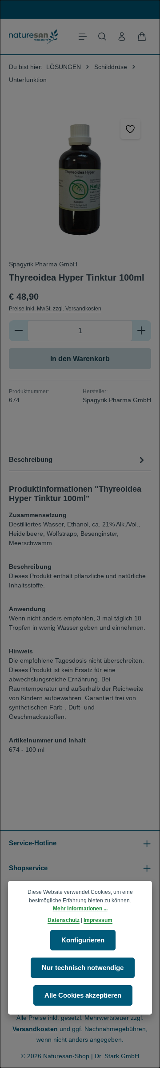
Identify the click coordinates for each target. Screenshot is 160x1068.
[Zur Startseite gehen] (33, 36)
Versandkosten (35, 1028)
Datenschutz (64, 920)
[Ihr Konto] (122, 36)
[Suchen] (102, 36)
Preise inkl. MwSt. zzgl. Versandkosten (55, 309)
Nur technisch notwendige (83, 967)
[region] (80, 179)
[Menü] (83, 36)
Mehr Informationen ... (80, 908)
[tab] (78, 459)
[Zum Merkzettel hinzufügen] (130, 129)
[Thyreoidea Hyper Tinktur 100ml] (80, 179)
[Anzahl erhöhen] (141, 330)
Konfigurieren (82, 940)
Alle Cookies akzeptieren (82, 995)
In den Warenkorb (80, 359)
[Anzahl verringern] (18, 330)
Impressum (98, 920)
